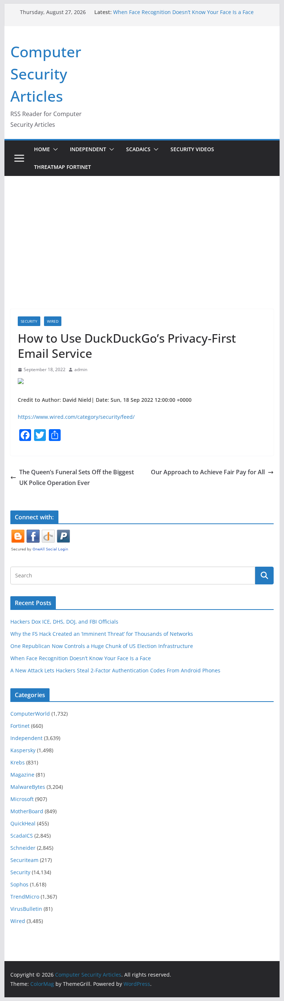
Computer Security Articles (45, 73)
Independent (88, 149)
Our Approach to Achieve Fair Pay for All (208, 472)
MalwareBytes (27, 786)
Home (42, 149)
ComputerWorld (30, 713)
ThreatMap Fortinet (62, 166)
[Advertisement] (142, 231)
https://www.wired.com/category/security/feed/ (76, 416)
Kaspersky (23, 750)
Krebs (17, 762)
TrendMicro (24, 896)
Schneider (23, 847)
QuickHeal (23, 823)
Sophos (19, 884)
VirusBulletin (26, 908)
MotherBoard (26, 811)
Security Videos (192, 149)
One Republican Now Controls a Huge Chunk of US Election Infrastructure (101, 645)
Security (29, 321)
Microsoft (22, 799)
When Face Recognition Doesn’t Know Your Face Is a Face (183, 12)
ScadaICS (138, 149)
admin (80, 369)
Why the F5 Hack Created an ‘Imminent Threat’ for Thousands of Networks (101, 633)
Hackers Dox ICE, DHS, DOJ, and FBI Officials (64, 621)
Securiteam (24, 859)
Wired (52, 321)
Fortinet (20, 725)
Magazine (22, 774)
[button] (54, 149)
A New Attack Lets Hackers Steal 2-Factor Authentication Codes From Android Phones (115, 670)
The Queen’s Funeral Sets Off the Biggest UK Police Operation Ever (76, 477)
